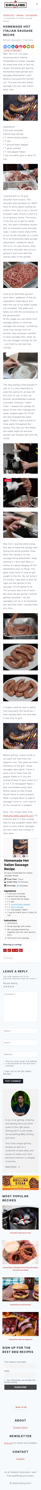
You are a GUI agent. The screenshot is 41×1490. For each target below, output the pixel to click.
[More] (32, 46)
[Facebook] (5, 46)
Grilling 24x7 (8, 15)
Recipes (20, 15)
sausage (8, 958)
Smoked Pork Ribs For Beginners (20, 1339)
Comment (10, 994)
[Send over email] (21, 950)
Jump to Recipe (12, 50)
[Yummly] (24, 46)
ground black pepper (20, 904)
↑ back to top (20, 1407)
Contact (20, 1458)
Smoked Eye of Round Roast (20, 1305)
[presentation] (20, 1217)
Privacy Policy (20, 1427)
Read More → (12, 1167)
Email (7, 1042)
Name (8, 1031)
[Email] (28, 46)
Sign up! (8, 1443)
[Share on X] (9, 950)
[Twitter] (9, 46)
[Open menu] (37, 4)
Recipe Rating (10, 983)
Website (8, 1054)
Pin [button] (26, 856)
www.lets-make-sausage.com (18, 815)
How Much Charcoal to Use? (20, 1233)
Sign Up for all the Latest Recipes (17, 1072)
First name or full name (15, 1362)
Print (18, 856)
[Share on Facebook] (5, 950)
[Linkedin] (13, 46)
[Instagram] (20, 46)
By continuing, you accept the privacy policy (19, 1381)
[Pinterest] (17, 46)
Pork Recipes (31, 15)
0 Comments (28, 40)
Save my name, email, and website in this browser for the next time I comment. (21, 1063)
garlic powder (17, 907)
